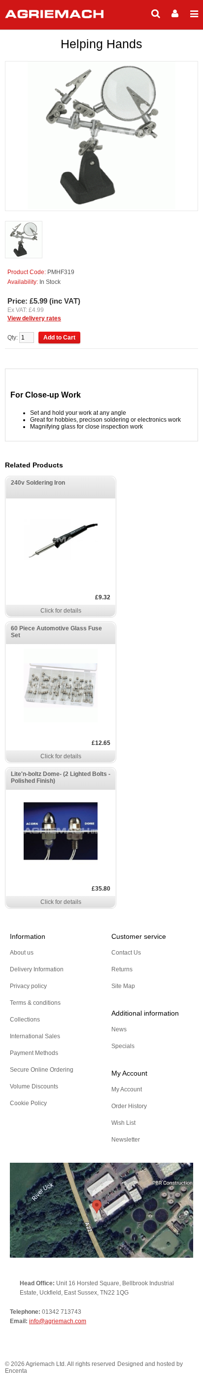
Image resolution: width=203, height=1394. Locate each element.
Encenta (16, 1370)
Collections (25, 1019)
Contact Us (126, 952)
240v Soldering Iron (38, 482)
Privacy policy (28, 986)
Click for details (60, 610)
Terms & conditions (35, 1002)
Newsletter (125, 1139)
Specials (123, 1046)
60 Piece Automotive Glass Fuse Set (56, 632)
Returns (122, 969)
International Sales (35, 1036)
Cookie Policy (28, 1103)
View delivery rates (34, 318)
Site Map (123, 986)
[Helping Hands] (23, 240)
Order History (129, 1106)
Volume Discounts (34, 1086)
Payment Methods (34, 1053)
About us (22, 952)
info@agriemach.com (57, 1321)
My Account (126, 1089)
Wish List (123, 1122)
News (119, 1029)
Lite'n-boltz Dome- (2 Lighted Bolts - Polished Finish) (60, 777)
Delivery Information (37, 969)
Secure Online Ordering (41, 1069)
